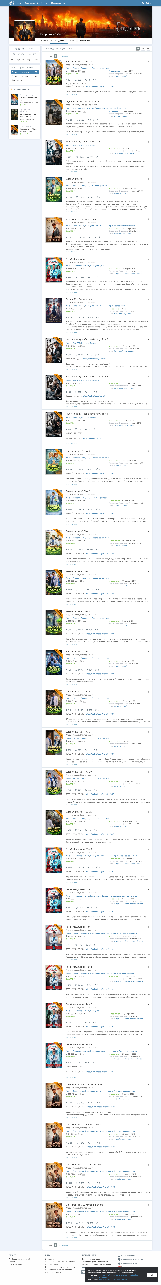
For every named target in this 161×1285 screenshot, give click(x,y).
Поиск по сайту (15, 1264)
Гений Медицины (75, 259)
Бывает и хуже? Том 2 (78, 451)
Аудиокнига (24, 80)
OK (152, 1275)
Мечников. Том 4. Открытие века (84, 1164)
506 (92, 197)
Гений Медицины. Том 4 (79, 926)
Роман (68, 68)
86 (90, 945)
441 (92, 1143)
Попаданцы (86, 68)
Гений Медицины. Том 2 (79, 849)
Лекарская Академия (122, 314)
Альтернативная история (83, 108)
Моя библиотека (58, 3)
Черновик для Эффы (28, 129)
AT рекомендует (21, 89)
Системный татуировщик (124, 153)
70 (89, 1023)
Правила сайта (51, 1264)
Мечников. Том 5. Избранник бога (84, 1204)
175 (91, 550)
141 (89, 392)
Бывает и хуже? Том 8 (78, 691)
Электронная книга (24, 76)
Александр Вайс (26, 102)
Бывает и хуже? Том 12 (79, 61)
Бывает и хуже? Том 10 (79, 771)
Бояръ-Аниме (78, 226)
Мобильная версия (129, 1255)
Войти (148, 3)
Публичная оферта (53, 1272)
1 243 (93, 237)
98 (90, 985)
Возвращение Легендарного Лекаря (128, 274)
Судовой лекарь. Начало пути (82, 101)
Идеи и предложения (90, 1259)
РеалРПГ (76, 145)
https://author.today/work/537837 (100, 86)
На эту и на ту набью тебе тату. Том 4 (87, 413)
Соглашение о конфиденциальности (60, 1267)
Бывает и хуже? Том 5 (78, 571)
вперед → (66, 56)
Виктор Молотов (88, 65)
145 (91, 590)
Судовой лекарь (120, 116)
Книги (19, 3)
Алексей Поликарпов (27, 119)
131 (90, 630)
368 (91, 157)
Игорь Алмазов (50, 34)
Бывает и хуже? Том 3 (78, 491)
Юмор (104, 266)
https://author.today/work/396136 (101, 1107)
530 (91, 1223)
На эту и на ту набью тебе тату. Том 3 (87, 376)
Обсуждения (30, 3)
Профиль (45, 41)
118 (89, 429)
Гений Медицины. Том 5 (79, 967)
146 (89, 750)
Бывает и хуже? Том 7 (78, 651)
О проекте (49, 1259)
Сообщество (42, 3)
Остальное (85, 41)
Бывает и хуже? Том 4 (78, 531)
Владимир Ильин (26, 131)
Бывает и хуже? (120, 76)
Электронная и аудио (24, 72)
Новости (12, 1262)
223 (90, 355)
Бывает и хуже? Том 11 (79, 812)
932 (92, 120)
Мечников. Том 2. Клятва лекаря (84, 1084)
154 (90, 670)
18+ (119, 1267)
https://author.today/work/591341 (97, 359)
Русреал (76, 68)
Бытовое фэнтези (99, 185)
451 (91, 277)
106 (89, 830)
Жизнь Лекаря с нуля (122, 233)
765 (92, 1103)
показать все (71, 94)
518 (92, 1183)
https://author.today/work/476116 (99, 871)
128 (90, 908)
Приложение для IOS (130, 1263)
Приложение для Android (132, 1259)
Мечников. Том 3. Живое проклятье (85, 1124)
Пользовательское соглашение (58, 1270)
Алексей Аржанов (88, 105)
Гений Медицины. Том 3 (79, 889)
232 (91, 509)
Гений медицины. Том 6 (79, 1004)
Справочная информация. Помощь (60, 1262)
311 (91, 317)
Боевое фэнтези (120, 306)
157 (90, 710)
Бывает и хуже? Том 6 (78, 611)
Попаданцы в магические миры (99, 226)
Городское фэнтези (100, 68)
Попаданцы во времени (105, 108)
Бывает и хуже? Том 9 (78, 731)
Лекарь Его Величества (79, 299)
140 (89, 790)
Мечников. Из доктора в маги (82, 219)
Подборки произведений (19, 1259)
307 (91, 469)
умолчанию (67, 48)
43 (89, 80)
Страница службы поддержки (94, 1262)
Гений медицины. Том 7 (79, 1044)
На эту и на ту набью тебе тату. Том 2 (87, 339)
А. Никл (35, 102)
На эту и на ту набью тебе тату (83, 141)
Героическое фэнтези (128, 856)
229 (91, 867)
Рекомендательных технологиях (113, 1279)
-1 (100, 120)
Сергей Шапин (105, 1264)
